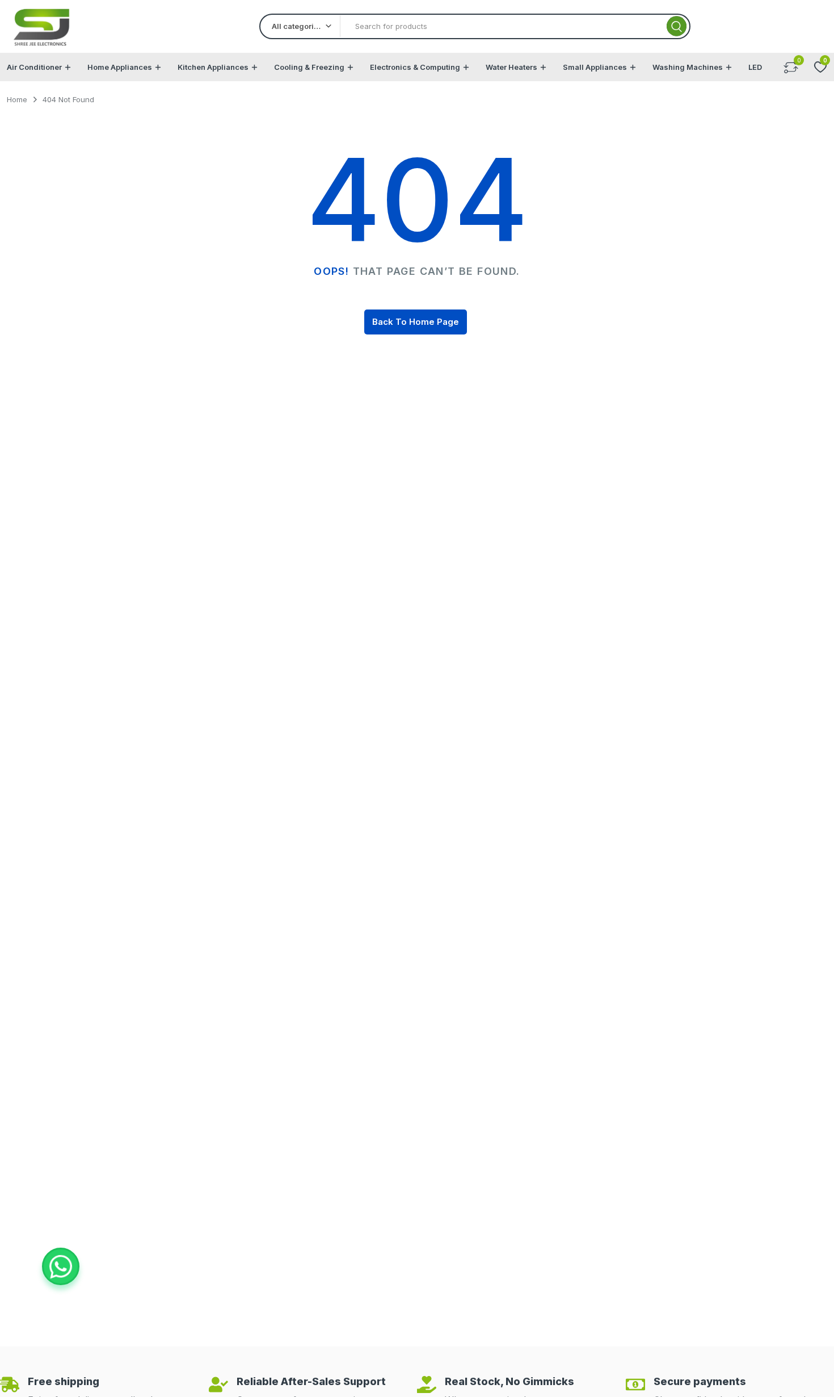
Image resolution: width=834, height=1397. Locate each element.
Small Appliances (595, 67)
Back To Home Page (415, 321)
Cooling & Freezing (309, 67)
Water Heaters (511, 67)
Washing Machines (687, 67)
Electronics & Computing (415, 67)
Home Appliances (119, 67)
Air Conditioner (34, 67)
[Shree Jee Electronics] (42, 26)
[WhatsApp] (60, 1266)
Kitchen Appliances (213, 67)
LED (755, 67)
